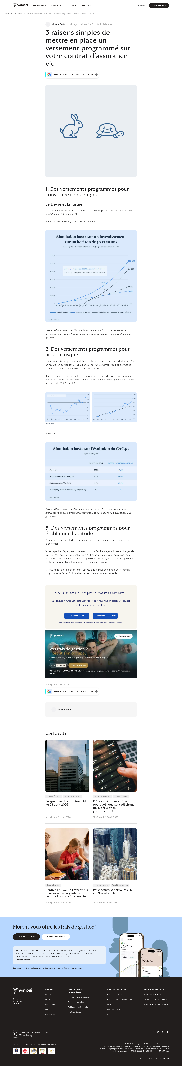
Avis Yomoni (50, 1014)
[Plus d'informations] (96, 74)
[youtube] (167, 1031)
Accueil (7, 14)
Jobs (47, 1009)
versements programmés (63, 361)
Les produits (38, 5)
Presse (47, 999)
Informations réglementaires (78, 997)
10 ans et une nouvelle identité (156, 999)
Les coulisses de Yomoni (153, 994)
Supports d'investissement (78, 1002)
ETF (109, 1014)
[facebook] (148, 1031)
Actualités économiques (72, 796)
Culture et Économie (54, 796)
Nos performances (58, 5)
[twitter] (162, 1031)
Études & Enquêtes (53, 885)
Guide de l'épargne (114, 1009)
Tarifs (73, 5)
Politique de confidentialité (78, 1007)
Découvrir (85, 5)
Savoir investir (18, 14)
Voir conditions (23, 959)
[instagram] (153, 1031)
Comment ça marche (115, 994)
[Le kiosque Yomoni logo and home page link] (20, 5)
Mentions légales (74, 1012)
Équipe (48, 994)
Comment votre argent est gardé (119, 999)
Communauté (50, 1004)
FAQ (109, 1004)
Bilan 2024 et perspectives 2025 (156, 1004)
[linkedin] (157, 1031)
